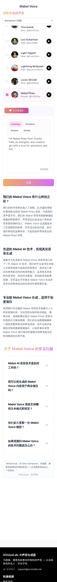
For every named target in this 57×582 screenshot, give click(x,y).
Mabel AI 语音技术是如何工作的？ (23, 365)
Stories (27, 130)
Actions (14, 130)
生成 (28, 182)
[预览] (49, 41)
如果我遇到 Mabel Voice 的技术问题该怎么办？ (23, 443)
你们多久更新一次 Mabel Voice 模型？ (23, 425)
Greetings (16, 124)
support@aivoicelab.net (29, 569)
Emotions (30, 124)
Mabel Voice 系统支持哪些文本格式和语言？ (23, 406)
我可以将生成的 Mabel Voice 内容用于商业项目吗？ (23, 386)
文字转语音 (18, 110)
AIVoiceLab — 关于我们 (28, 474)
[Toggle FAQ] (47, 365)
